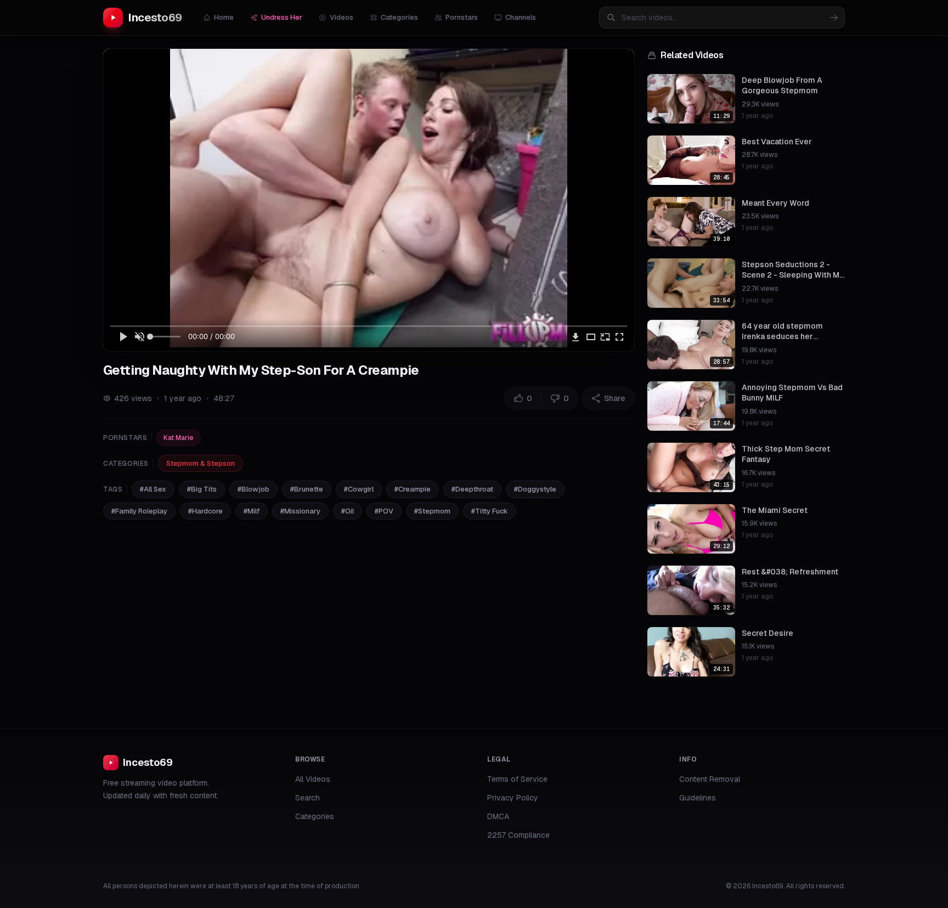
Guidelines (697, 798)
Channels (520, 17)
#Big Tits (202, 489)
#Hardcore (205, 511)
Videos (341, 17)
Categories (399, 17)
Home (224, 17)
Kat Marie (178, 437)
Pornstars (461, 17)
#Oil (347, 511)
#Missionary (300, 511)
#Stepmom (432, 511)
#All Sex (153, 489)
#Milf (251, 511)
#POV (384, 511)
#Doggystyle (535, 489)
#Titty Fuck (489, 511)
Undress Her (281, 17)
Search (307, 798)
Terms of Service (517, 779)
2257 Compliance (518, 835)
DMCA (498, 816)
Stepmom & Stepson (200, 463)
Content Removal (709, 779)
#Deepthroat (472, 489)
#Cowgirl (359, 489)
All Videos (312, 779)
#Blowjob (253, 489)
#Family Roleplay (139, 511)
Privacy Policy (512, 798)
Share (614, 398)
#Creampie (412, 489)
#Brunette (306, 489)
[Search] (833, 17)
